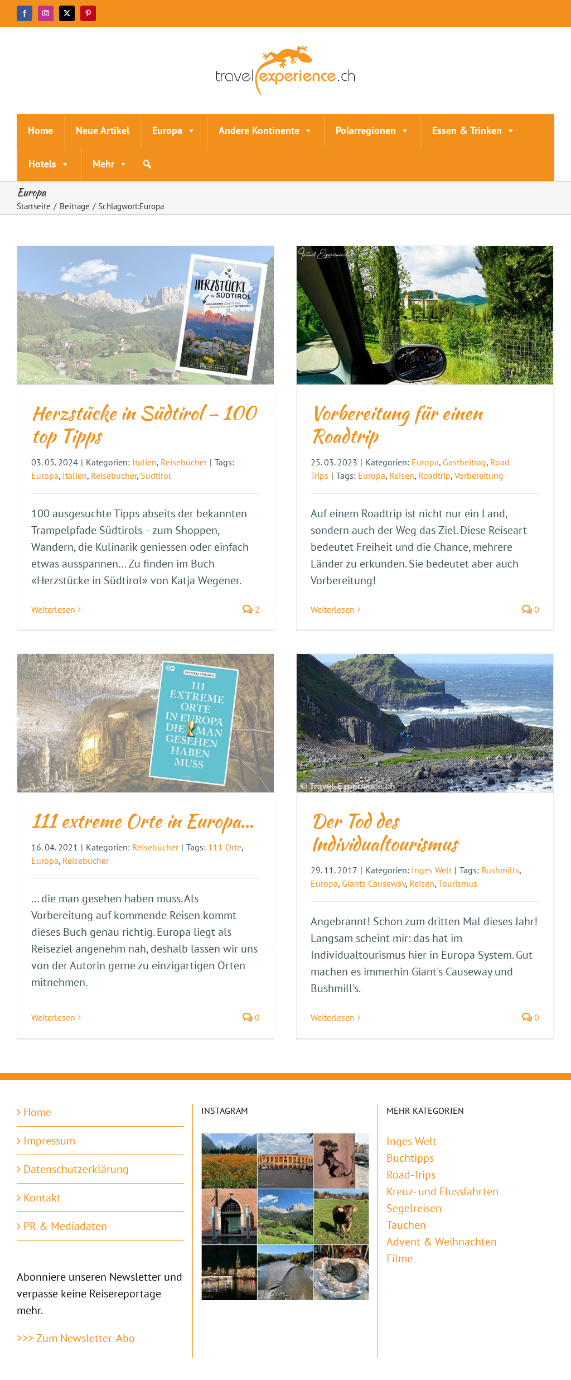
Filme (399, 1258)
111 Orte (224, 847)
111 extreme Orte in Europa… (142, 820)
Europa (167, 130)
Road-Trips (410, 1174)
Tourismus (457, 883)
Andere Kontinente (259, 130)
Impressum (49, 1140)
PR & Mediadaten (65, 1226)
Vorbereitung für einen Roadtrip (396, 424)
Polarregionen (366, 130)
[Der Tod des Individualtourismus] (425, 723)
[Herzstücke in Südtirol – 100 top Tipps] (145, 315)
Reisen (401, 475)
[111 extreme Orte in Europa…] (145, 723)
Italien (144, 462)
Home (40, 130)
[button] (147, 164)
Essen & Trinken (467, 130)
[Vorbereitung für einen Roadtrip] (425, 315)
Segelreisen (414, 1208)
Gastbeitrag (464, 462)
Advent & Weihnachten (441, 1241)
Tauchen (406, 1225)
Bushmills (500, 870)
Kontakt (42, 1197)
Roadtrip (434, 475)
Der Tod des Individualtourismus (384, 832)
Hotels (42, 163)
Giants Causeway (373, 883)
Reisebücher (184, 462)
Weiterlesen (53, 609)
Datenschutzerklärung (76, 1169)
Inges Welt (432, 870)
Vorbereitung (479, 475)
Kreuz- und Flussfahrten (442, 1191)
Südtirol (156, 475)
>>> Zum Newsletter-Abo (76, 1338)
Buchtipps (410, 1158)
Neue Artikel (102, 130)
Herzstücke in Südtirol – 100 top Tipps (143, 424)
